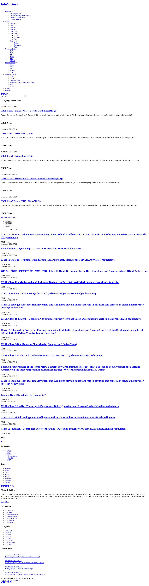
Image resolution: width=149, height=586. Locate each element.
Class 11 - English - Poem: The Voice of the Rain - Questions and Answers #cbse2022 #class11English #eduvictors (63, 428)
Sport (7, 472)
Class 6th (13, 23)
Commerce (17, 37)
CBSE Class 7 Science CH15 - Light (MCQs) (21, 201)
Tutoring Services (16, 19)
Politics (7, 476)
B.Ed (11, 59)
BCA (11, 51)
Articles (12, 61)
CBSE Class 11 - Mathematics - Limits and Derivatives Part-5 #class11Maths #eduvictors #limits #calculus (60, 282)
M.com (12, 70)
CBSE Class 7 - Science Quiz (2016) (17, 133)
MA (11, 68)
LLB (11, 72)
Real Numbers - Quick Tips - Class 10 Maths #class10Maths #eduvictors (41, 248)
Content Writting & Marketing (20, 15)
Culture (7, 470)
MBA (12, 67)
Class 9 (9, 450)
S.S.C (12, 86)
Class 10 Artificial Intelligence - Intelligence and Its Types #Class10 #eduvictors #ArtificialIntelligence (58, 417)
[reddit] (8, 486)
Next (12, 217)
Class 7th (13, 25)
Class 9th (13, 29)
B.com (12, 57)
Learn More (5, 502)
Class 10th (13, 31)
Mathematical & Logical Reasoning (22, 82)
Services (10, 510)
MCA (12, 65)
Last (15, 217)
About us (10, 520)
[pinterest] (13, 486)
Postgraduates (12, 516)
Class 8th (13, 27)
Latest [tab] (8, 226)
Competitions (12, 456)
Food (7, 474)
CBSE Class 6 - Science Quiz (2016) (17, 156)
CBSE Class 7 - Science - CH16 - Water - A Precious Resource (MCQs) (32, 178)
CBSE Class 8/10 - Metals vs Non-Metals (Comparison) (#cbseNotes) (39, 344)
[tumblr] (10, 486)
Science (16, 35)
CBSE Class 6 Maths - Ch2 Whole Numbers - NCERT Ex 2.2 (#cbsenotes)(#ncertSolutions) (51, 355)
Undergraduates (12, 514)
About (7, 88)
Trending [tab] (9, 224)
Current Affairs (15, 80)
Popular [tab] (8, 221)
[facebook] (2, 486)
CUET (12, 76)
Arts (15, 39)
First (2, 217)
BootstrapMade (15, 580)
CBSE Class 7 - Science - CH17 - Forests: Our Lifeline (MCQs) (29, 111)
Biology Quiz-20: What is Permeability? (23, 395)
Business (8, 468)
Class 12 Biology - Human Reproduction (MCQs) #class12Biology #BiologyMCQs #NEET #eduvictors (58, 259)
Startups (8, 480)
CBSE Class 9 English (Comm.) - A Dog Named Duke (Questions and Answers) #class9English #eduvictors (60, 406)
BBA (11, 53)
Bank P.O (13, 84)
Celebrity (8, 478)
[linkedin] (6, 486)
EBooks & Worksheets (17, 17)
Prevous (7, 217)
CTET (12, 78)
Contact (8, 90)
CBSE (9, 512)
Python (9, 544)
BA (11, 55)
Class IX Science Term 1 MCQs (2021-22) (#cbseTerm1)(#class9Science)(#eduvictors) (48, 293)
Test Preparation (15, 14)
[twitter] (4, 486)
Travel (7, 482)
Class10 (10, 458)
